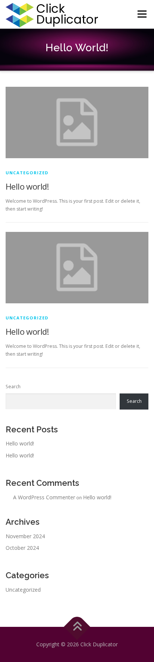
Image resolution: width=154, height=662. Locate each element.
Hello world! (27, 186)
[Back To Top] (77, 627)
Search (13, 386)
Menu (141, 14)
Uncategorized (27, 172)
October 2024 (22, 547)
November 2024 (25, 536)
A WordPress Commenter (44, 497)
